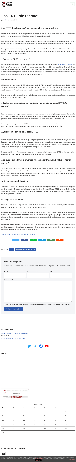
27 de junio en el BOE (65, 64)
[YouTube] (47, 346)
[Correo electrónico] (3, 453)
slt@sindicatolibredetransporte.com (13, 338)
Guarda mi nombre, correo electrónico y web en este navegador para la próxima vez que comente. (38, 304)
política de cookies (39, 458)
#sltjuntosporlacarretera (9, 234)
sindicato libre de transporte (25, 249)
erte (11, 249)
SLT (5, 20)
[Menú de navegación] (72, 4)
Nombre (7, 272)
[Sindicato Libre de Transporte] (7, 4)
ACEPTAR (38, 460)
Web (51, 272)
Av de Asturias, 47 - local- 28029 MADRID (15, 333)
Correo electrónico (33, 272)
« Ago (3, 438)
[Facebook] (41, 346)
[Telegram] (35, 346)
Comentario (8, 280)
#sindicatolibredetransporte (26, 234)
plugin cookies (72, 459)
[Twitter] (29, 346)
